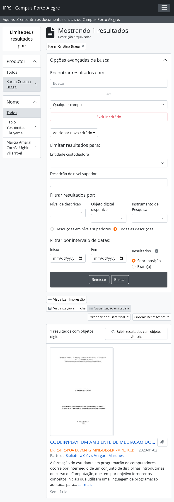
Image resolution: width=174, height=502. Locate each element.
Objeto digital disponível (102, 207)
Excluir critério (109, 116)
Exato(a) (144, 266)
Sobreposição (149, 260)
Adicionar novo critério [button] (72, 132)
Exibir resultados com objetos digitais (138, 333)
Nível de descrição (65, 204)
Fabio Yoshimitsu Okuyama (21, 127)
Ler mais (85, 484)
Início (54, 249)
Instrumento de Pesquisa (145, 207)
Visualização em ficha (69, 308)
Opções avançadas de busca (79, 60)
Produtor (16, 61)
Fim (94, 249)
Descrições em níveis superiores (83, 229)
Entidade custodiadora (69, 154)
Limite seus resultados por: (22, 39)
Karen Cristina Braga (21, 84)
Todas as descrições (136, 229)
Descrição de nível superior (73, 173)
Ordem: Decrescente (150, 317)
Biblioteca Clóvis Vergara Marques (94, 455)
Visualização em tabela (111, 308)
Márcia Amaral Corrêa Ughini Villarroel (21, 148)
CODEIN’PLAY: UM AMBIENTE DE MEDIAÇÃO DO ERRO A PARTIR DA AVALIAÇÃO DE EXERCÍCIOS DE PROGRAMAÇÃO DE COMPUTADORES (103, 442)
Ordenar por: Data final (108, 317)
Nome (13, 102)
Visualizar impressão (68, 299)
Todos (12, 72)
